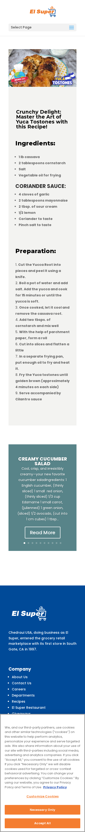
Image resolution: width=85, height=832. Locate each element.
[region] (42, 773)
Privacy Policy (55, 787)
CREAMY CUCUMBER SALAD (42, 461)
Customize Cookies (42, 796)
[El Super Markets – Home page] (43, 11)
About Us (20, 677)
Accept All (42, 823)
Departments (23, 695)
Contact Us (21, 683)
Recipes (18, 701)
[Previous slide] (9, 497)
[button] (71, 28)
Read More (42, 532)
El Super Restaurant (29, 707)
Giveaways (21, 713)
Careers (19, 689)
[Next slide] (76, 497)
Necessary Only (42, 810)
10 (60, 543)
